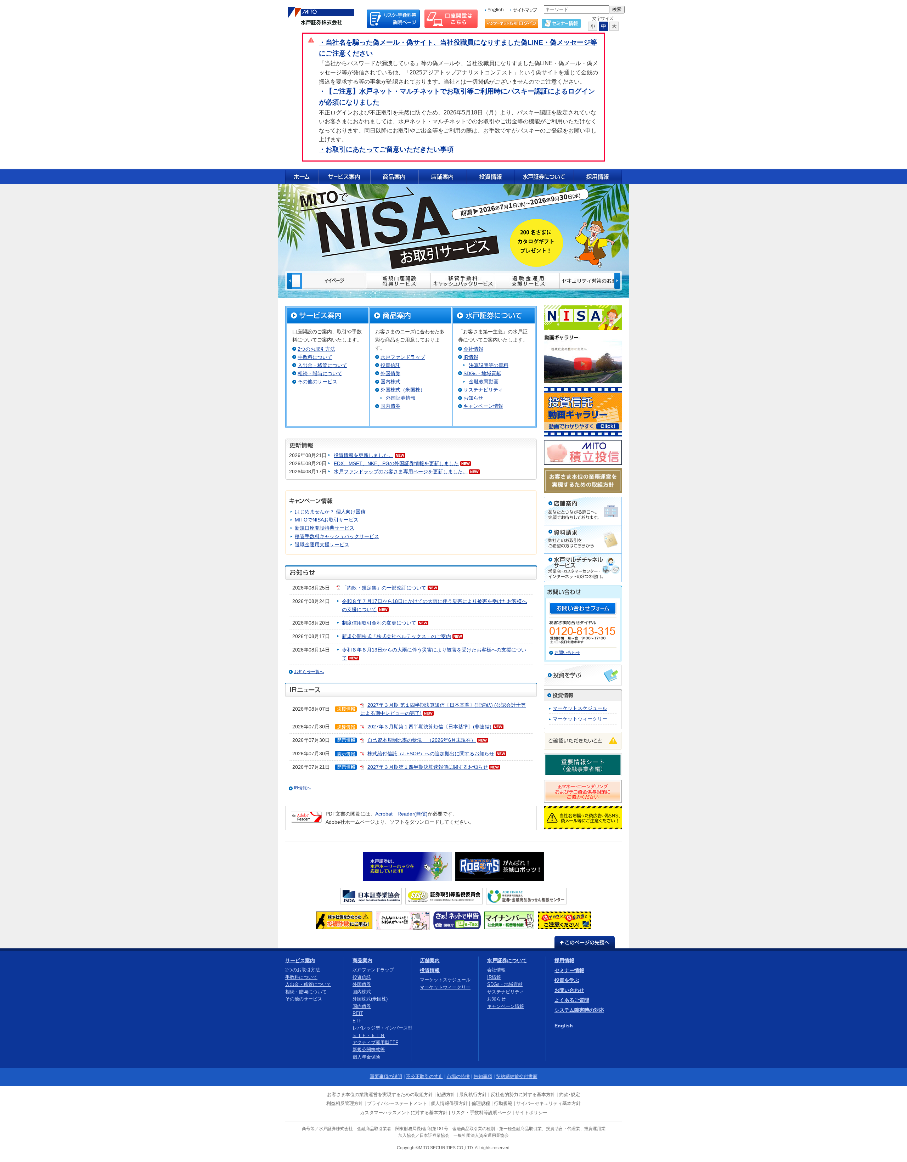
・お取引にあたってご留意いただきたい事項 (386, 149)
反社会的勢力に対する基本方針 (523, 1094)
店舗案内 (430, 960)
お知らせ (473, 398)
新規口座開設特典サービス (324, 528)
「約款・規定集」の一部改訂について (384, 588)
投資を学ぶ (566, 980)
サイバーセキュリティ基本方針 (548, 1103)
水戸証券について (507, 960)
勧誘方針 (446, 1094)
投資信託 (390, 365)
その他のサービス (317, 381)
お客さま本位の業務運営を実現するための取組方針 (380, 1094)
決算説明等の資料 (488, 365)
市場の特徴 (458, 1076)
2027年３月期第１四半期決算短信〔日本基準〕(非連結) (429, 726)
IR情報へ (302, 787)
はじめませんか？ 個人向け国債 (330, 511)
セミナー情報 (569, 970)
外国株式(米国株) (370, 999)
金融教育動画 (483, 381)
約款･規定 (569, 1094)
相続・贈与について (320, 373)
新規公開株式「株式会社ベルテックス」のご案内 (396, 636)
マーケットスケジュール (580, 708)
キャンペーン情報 (483, 406)
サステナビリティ (483, 390)
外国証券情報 (401, 398)
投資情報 (430, 970)
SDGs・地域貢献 (482, 373)
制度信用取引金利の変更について (379, 623)
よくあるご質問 (571, 1000)
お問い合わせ (567, 652)
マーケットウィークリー (580, 719)
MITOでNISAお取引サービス (327, 520)
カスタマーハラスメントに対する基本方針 (403, 1112)
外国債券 (390, 373)
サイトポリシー (531, 1112)
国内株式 (390, 381)
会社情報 (473, 349)
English (563, 1025)
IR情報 (470, 357)
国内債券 (390, 406)
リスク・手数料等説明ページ (481, 1112)
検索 (616, 9)
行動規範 (503, 1103)
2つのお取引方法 (316, 349)
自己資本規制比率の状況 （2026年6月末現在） (421, 740)
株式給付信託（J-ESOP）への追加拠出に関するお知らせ (430, 753)
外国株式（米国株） (403, 390)
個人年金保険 (366, 1057)
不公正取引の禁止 (424, 1076)
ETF (357, 1020)
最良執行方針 (473, 1094)
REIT (358, 1013)
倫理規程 (481, 1103)
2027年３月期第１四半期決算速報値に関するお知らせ (427, 767)
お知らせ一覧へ (309, 671)
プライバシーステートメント (397, 1103)
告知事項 (483, 1076)
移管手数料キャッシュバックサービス (337, 536)
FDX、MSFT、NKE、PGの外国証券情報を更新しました (396, 463)
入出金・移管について (322, 365)
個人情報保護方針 (449, 1103)
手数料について (315, 357)
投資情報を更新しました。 (363, 455)
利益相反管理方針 (344, 1103)
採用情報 (564, 960)
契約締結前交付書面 (516, 1076)
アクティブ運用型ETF (375, 1042)
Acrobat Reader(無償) (401, 814)
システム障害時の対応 (579, 1010)
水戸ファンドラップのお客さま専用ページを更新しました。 (401, 471)
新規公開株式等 (369, 1049)
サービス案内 (300, 960)
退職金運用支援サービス (322, 544)
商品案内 (362, 960)
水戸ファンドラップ (403, 357)
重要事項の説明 (386, 1076)
